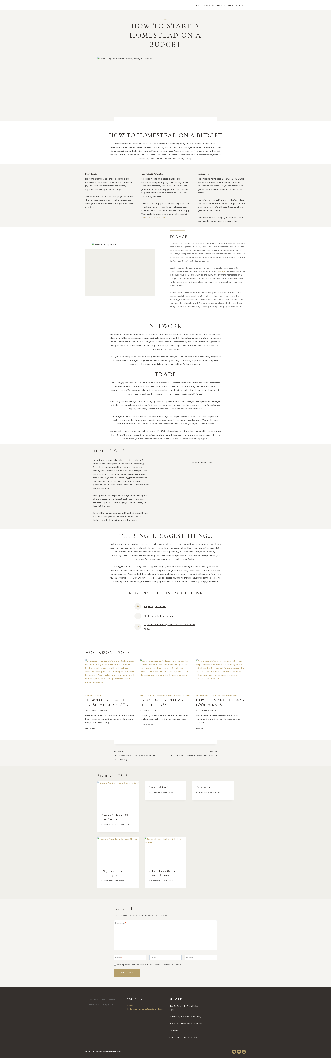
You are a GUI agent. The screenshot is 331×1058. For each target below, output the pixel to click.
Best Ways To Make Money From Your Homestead (194, 753)
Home (199, 5)
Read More (90, 728)
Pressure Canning (165, 696)
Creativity (200, 696)
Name (118, 957)
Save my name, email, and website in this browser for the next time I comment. (151, 965)
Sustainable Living (230, 696)
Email (154, 957)
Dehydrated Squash (159, 787)
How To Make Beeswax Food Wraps (220, 702)
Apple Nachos (175, 1030)
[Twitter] (239, 1052)
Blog (230, 5)
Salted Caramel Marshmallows (183, 1037)
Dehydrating (95, 1004)
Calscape (221, 271)
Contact (240, 5)
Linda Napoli (108, 824)
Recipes (221, 5)
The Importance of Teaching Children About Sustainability (134, 755)
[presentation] (110, 676)
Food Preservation (93, 696)
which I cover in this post (153, 217)
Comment (120, 923)
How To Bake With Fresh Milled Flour (106, 702)
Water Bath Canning (182, 696)
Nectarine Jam (203, 787)
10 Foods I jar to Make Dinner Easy (164, 702)
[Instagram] (244, 1052)
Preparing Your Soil (155, 606)
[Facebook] (234, 1052)
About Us (209, 5)
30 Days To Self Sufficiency (159, 615)
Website (189, 957)
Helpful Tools (109, 1004)
